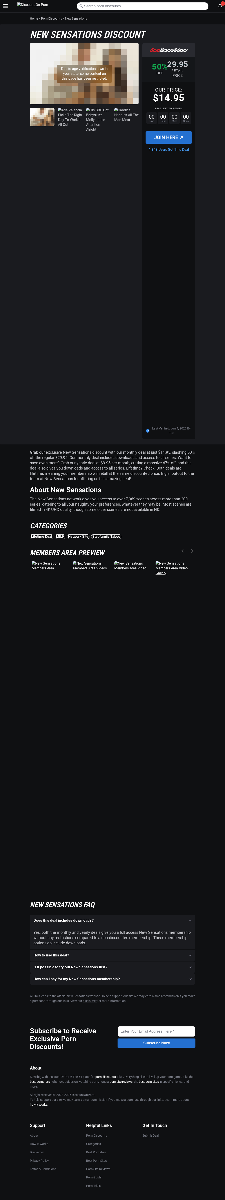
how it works (38, 1104)
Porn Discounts (51, 18)
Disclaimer (37, 1152)
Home (34, 18)
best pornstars (40, 1081)
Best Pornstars (96, 1152)
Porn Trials (93, 1185)
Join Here (166, 137)
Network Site (78, 536)
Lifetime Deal (41, 536)
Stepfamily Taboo (106, 536)
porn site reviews (121, 1081)
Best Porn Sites (96, 1160)
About (34, 1135)
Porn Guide (93, 1177)
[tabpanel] (112, 670)
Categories (93, 1144)
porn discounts (105, 1077)
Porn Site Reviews (98, 1169)
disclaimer (90, 1001)
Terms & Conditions (43, 1169)
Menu (5, 6)
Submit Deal (150, 1135)
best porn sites (149, 1081)
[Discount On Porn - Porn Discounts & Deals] (43, 6)
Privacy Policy (39, 1160)
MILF (60, 536)
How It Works (39, 1144)
